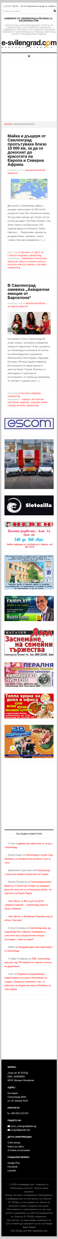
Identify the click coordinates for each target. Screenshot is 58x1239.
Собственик (14, 1142)
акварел (26, 399)
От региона (24, 252)
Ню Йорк (20, 406)
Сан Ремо (41, 265)
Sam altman (14, 916)
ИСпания (31, 262)
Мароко (31, 265)
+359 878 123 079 (18, 1113)
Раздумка (23, 256)
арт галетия (37, 399)
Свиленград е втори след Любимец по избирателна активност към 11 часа (28, 859)
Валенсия (13, 262)
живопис (25, 402)
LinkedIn (12, 1170)
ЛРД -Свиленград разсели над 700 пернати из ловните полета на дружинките (27, 962)
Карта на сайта (16, 1146)
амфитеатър (28, 258)
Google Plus (14, 1163)
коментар (13, 173)
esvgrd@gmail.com (20, 1130)
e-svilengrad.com (25, 1184)
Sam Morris (14, 901)
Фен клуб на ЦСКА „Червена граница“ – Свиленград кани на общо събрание (26, 905)
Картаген (12, 265)
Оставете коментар (18, 307)
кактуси (41, 262)
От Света (35, 252)
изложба (35, 402)
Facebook (13, 1166)
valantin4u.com (40, 1230)
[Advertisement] (29, 90)
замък (22, 262)
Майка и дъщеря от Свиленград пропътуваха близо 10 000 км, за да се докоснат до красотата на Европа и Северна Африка (27, 150)
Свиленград (35, 256)
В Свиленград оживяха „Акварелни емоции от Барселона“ (28, 291)
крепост (22, 265)
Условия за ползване (19, 1150)
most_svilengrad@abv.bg (23, 1126)
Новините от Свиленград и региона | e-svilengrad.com (28, 19)
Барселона (41, 258)
